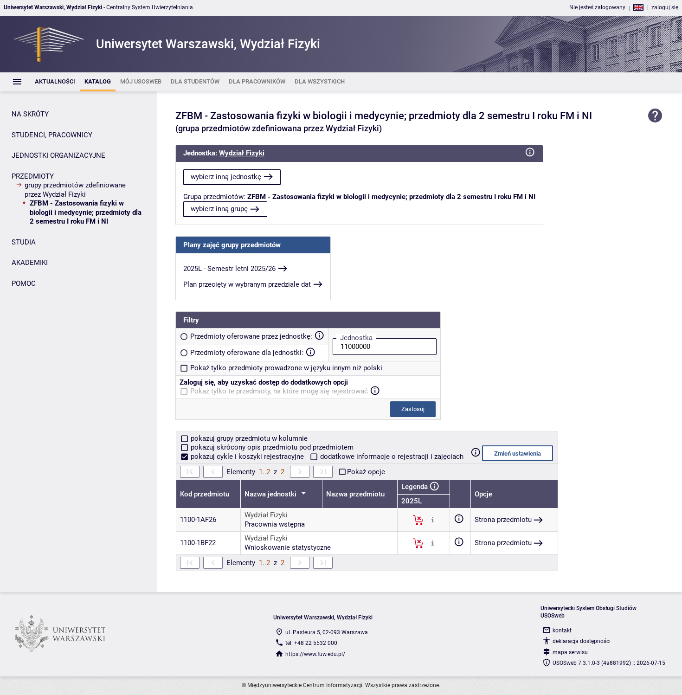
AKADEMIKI (30, 262)
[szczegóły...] (432, 519)
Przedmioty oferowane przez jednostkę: (251, 336)
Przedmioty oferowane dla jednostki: (246, 352)
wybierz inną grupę (219, 209)
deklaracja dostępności (582, 641)
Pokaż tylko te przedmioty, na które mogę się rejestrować (279, 391)
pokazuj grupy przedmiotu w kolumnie (248, 438)
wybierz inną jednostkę (226, 177)
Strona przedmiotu (503, 519)
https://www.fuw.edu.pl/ (315, 654)
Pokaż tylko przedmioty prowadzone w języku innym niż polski (286, 368)
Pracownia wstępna (274, 524)
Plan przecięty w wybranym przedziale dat (247, 284)
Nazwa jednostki (271, 494)
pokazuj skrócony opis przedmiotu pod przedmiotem (271, 447)
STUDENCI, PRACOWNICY (52, 135)
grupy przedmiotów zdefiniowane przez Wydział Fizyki (75, 190)
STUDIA (24, 242)
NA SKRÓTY (30, 114)
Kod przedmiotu (204, 494)
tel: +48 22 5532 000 (311, 643)
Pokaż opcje (366, 472)
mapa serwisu (570, 652)
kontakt (562, 630)
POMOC (24, 283)
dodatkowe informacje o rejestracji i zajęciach (390, 456)
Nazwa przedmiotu (355, 494)
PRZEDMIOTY (33, 176)
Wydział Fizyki (241, 153)
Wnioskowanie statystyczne (287, 547)
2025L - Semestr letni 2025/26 (229, 268)
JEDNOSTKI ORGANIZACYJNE (58, 155)
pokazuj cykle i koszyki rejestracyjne (247, 456)
